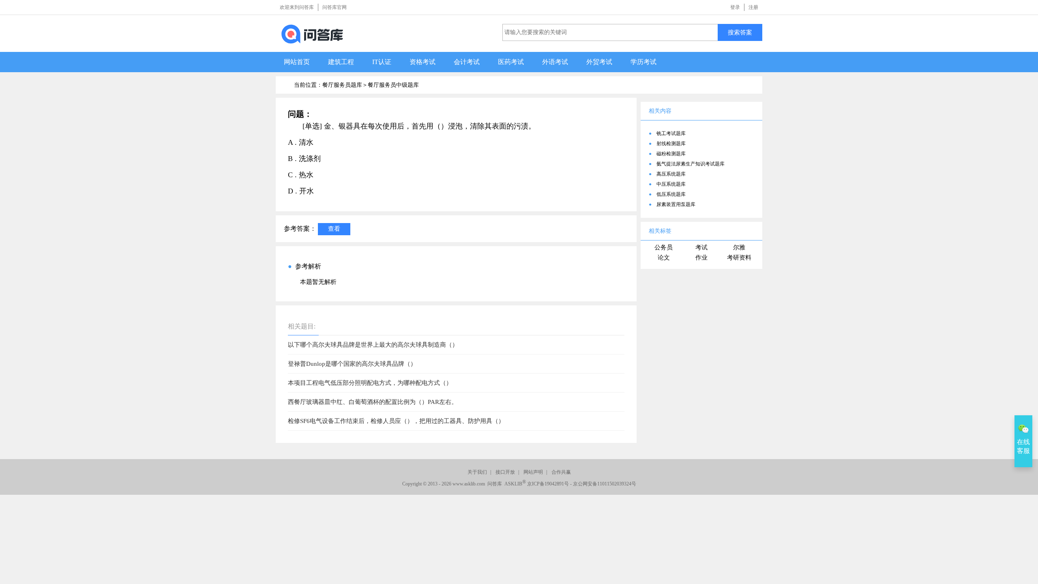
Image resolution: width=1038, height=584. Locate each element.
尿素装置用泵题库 (675, 204)
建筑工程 (341, 61)
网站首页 (297, 61)
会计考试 (467, 61)
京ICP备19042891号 (548, 484)
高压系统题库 (671, 174)
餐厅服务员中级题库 (393, 85)
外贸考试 (599, 61)
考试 (701, 247)
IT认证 (381, 61)
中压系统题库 (671, 184)
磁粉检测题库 (671, 154)
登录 (735, 7)
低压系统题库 (671, 194)
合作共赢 (561, 472)
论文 (664, 257)
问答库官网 (334, 7)
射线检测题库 (671, 143)
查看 (334, 228)
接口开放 (505, 472)
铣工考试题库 (671, 133)
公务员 (663, 247)
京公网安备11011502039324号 (604, 484)
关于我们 (477, 472)
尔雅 (739, 247)
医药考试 (511, 61)
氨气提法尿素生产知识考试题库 (690, 164)
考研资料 (739, 257)
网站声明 (533, 472)
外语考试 (555, 61)
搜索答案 (740, 32)
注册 (753, 7)
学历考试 (643, 61)
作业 (701, 257)
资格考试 (422, 61)
